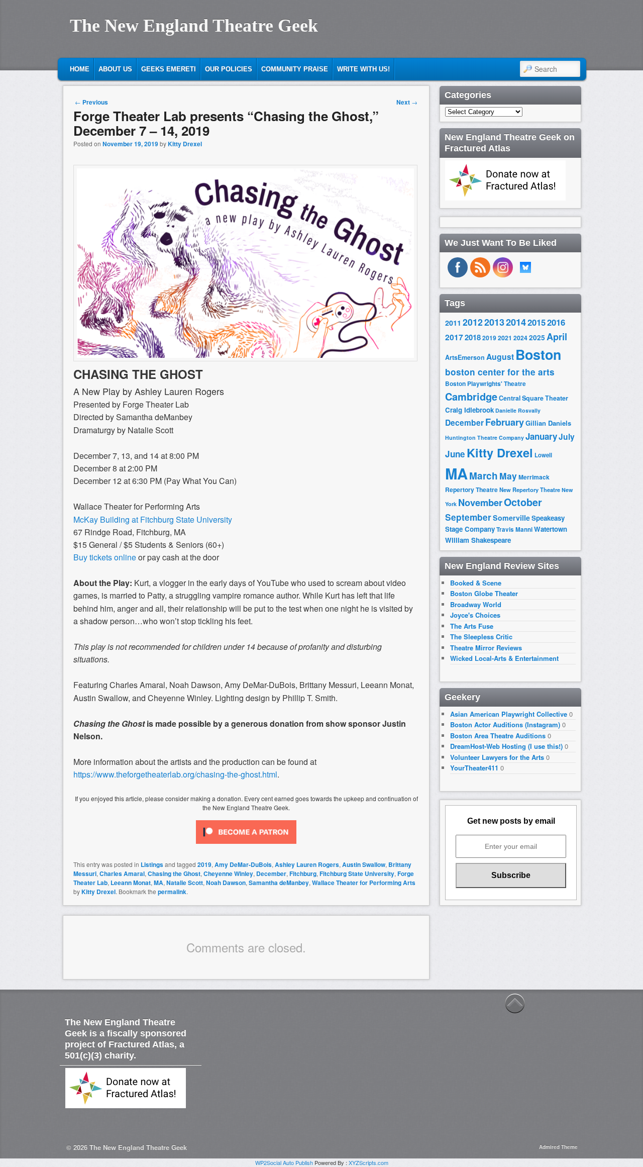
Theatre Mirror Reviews (486, 647)
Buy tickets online (104, 557)
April (557, 336)
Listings (152, 864)
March (483, 475)
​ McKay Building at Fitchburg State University (152, 519)
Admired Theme (558, 1146)
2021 (505, 337)
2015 (536, 322)
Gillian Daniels (548, 423)
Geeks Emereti (168, 69)
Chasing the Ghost (174, 873)
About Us (115, 69)
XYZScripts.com (368, 1162)
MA (158, 882)
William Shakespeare (478, 540)
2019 (204, 864)
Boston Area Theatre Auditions (498, 735)
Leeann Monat (131, 882)
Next (406, 102)
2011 (453, 323)
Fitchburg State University (356, 873)
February (504, 422)
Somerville (511, 518)
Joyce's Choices (475, 615)
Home (79, 69)
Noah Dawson (226, 882)
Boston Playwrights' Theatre (485, 383)
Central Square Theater (533, 398)
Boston (538, 354)
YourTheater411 (474, 767)
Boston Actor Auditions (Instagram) (505, 724)
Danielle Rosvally (518, 410)
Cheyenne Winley (228, 873)
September (468, 517)
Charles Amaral (122, 873)
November (480, 502)
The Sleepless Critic (481, 636)
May (508, 475)
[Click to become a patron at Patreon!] (246, 845)
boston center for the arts (500, 372)
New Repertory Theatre (529, 489)
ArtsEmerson (465, 357)
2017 (454, 337)
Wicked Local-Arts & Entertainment (504, 658)
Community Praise (294, 69)
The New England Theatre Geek (194, 26)
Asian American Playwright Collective (508, 714)
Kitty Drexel (185, 143)
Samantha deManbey (279, 882)
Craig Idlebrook (469, 410)
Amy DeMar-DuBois (243, 864)
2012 (473, 322)
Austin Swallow (363, 864)
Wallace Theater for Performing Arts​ (363, 882)
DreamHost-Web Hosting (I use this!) (506, 746)
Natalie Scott (184, 882)
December (271, 873)
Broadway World (475, 604)
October (523, 502)
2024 (520, 337)
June (455, 454)
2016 (556, 322)
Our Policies (228, 69)
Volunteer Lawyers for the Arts (497, 757)
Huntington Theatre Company (484, 437)
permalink (172, 891)
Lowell (543, 455)
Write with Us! (363, 69)
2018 (473, 337)
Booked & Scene (475, 583)
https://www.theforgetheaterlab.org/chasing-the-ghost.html (175, 774)
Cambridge (471, 397)
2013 (494, 322)
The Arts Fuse (471, 626)
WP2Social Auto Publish (284, 1162)
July (567, 436)
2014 (516, 322)
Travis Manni (514, 529)
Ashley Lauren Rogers (307, 864)
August (500, 356)
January (541, 436)
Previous (91, 102)
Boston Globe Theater (484, 593)
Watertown (550, 529)
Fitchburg (302, 873)
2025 (537, 337)
